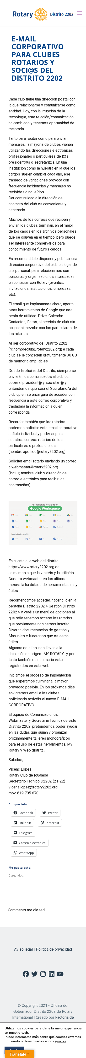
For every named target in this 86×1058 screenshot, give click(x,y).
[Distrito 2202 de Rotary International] (43, 13)
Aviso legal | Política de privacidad (43, 949)
